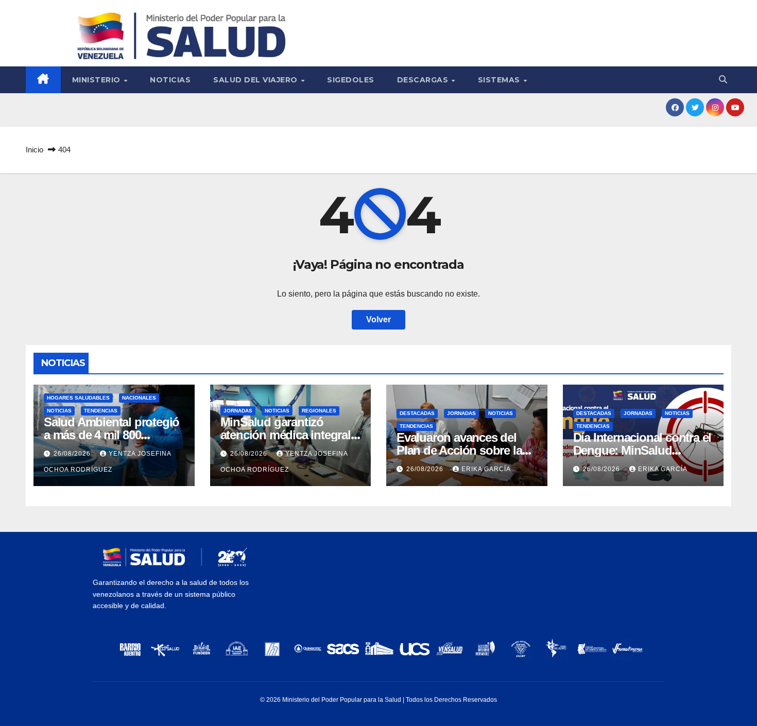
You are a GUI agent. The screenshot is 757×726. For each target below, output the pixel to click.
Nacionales (139, 398)
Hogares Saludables (78, 398)
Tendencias (100, 410)
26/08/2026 (73, 453)
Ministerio (97, 79)
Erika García (486, 469)
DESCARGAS (424, 79)
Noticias (170, 79)
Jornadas (237, 410)
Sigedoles (350, 79)
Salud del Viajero (256, 79)
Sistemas (500, 79)
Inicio (34, 149)
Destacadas (417, 413)
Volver (378, 319)
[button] (723, 79)
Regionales (319, 410)
